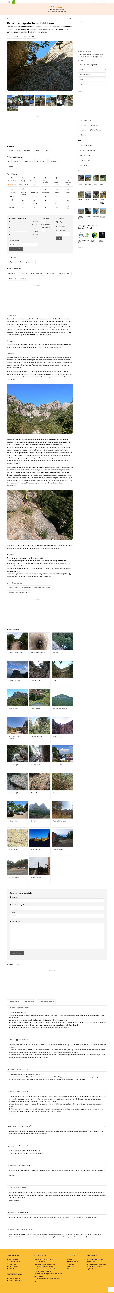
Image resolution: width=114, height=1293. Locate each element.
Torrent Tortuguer (58, 849)
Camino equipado (29, 36)
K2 (9, 36)
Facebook (71, 1264)
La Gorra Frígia (57, 737)
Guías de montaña (14, 1278)
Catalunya (17, 36)
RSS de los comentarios (45, 1001)
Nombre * (14, 897)
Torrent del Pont (35, 849)
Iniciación (84, 125)
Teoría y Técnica (96, 130)
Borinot (55, 652)
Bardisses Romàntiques (38, 652)
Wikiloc (24, 278)
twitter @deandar (73, 1262)
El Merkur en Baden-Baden (42, 1271)
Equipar (83, 135)
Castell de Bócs (35, 709)
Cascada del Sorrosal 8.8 (87, 150)
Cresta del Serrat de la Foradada (15, 737)
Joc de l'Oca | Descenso (16, 793)
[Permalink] (28, 1008)
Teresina (33, 821)
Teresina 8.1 (83, 165)
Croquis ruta (23, 273)
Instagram (71, 1266)
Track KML (13, 278)
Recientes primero (14, 1001)
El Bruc (11, 151)
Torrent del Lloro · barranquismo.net (19, 592)
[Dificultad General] (7, 157)
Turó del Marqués (36, 877)
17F (54, 680)
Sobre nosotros (13, 1259)
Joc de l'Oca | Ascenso (15, 765)
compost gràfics (13, 1266)
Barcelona (27, 151)
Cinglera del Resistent (60, 709)
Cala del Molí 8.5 (85, 155)
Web (13, 912)
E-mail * (19, 905)
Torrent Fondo (13, 849)
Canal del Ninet (13, 709)
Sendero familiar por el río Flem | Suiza (46, 1269)
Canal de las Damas (37, 737)
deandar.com (19, 19)
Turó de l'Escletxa (14, 877)
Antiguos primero (29, 1001)
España (47, 151)
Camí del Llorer (35, 681)
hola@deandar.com (14, 1262)
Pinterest (70, 1269)
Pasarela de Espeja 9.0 (86, 160)
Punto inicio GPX (37, 273)
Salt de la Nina (13, 821)
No (34, 207)
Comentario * (16, 921)
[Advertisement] (40, 129)
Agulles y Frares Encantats (17, 652)
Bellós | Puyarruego (40, 1262)
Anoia (18, 151)
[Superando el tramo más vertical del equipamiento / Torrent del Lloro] (40, 90)
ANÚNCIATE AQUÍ (37, 116)
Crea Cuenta (102, 1)
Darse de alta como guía (16, 1281)
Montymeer (13, 1126)
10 (70, 19)
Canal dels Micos (58, 765)
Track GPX (51, 273)
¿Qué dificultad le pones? (18, 218)
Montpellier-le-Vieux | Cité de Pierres (45, 1264)
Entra (95, 1)
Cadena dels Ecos (14, 681)
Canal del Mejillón (36, 765)
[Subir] (104, 1007)
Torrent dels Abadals (59, 821)
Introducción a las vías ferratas (44, 1259)
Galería (12, 273)
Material (83, 130)
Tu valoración (62, 230)
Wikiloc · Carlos (13, 587)
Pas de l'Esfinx (35, 793)
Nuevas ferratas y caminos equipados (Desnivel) (36, 587)
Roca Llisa (56, 793)
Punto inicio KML (65, 273)
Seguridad (95, 125)
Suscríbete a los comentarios (97, 1264)
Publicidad (11, 1269)
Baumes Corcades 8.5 (86, 145)
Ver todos (90, 228)
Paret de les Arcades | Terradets (43, 1266)
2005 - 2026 (12, 1264)
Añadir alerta (63, 11)
